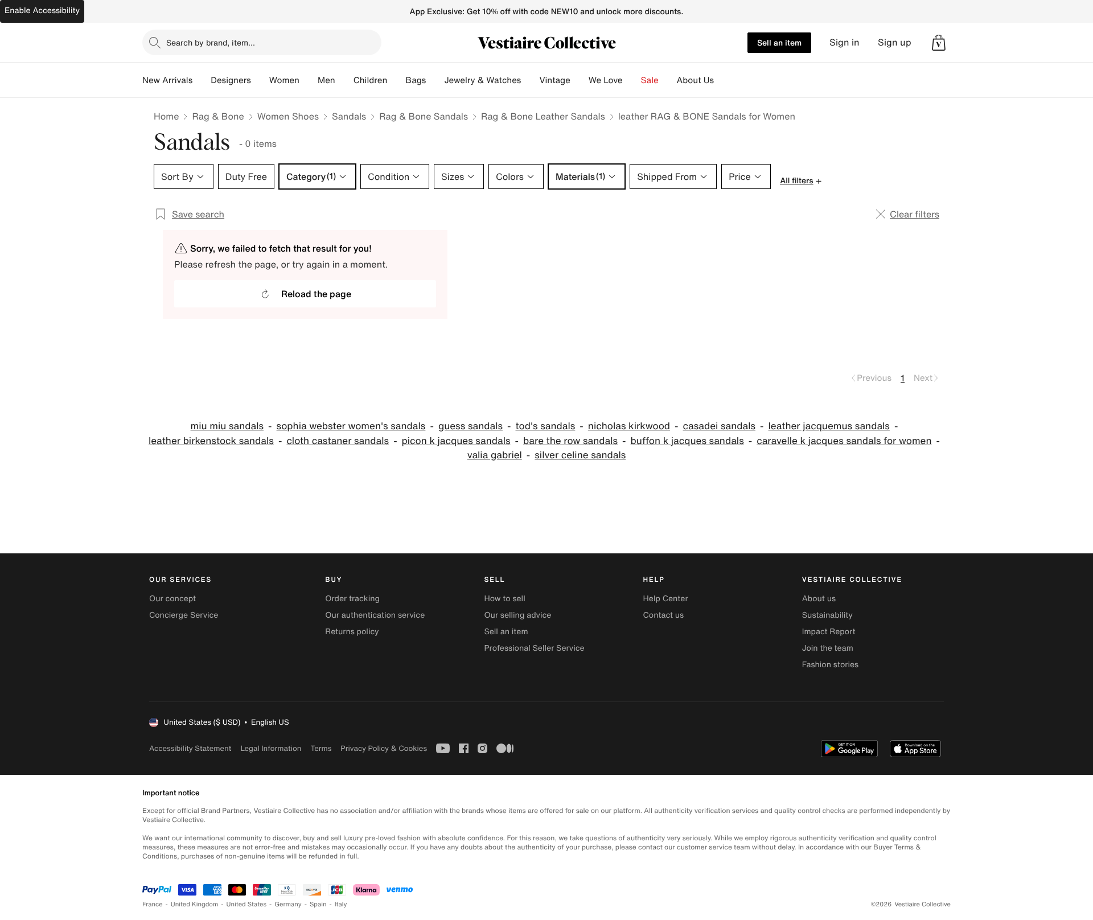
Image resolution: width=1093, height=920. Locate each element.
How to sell (504, 599)
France (152, 904)
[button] (939, 43)
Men (326, 80)
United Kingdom (195, 904)
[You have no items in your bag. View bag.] (939, 43)
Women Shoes (288, 116)
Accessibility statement (190, 748)
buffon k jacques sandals (687, 441)
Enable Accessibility (42, 11)
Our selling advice (517, 615)
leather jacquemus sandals (829, 426)
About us (819, 599)
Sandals (349, 116)
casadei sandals (719, 426)
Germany (288, 904)
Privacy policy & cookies (383, 748)
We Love (606, 80)
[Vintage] (579, 80)
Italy (341, 904)
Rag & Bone (218, 116)
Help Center (665, 599)
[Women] (308, 80)
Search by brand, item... (210, 42)
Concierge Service (183, 615)
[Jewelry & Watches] (530, 80)
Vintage (554, 80)
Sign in (844, 42)
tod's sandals (546, 426)
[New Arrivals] (201, 80)
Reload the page (316, 294)
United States (247, 904)
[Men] (344, 80)
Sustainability (827, 615)
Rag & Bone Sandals (423, 116)
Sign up (894, 42)
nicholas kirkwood (629, 426)
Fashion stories (830, 665)
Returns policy (352, 632)
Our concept (172, 599)
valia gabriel (494, 455)
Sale (650, 80)
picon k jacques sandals (456, 441)
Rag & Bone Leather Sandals (543, 116)
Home (166, 116)
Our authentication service (375, 615)
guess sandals (470, 426)
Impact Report (829, 632)
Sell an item (779, 42)
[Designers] (260, 80)
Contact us (663, 615)
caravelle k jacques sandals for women (844, 441)
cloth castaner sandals (337, 441)
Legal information (270, 748)
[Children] (396, 80)
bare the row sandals (570, 441)
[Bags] (434, 80)
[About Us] (723, 80)
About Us (695, 80)
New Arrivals (167, 80)
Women (284, 80)
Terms (320, 748)
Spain (318, 904)
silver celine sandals (580, 455)
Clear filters (914, 214)
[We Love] (631, 80)
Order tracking (352, 599)
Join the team (827, 648)
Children (371, 80)
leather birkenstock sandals (211, 441)
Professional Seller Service (534, 648)
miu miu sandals (227, 426)
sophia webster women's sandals (351, 426)
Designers (231, 80)
